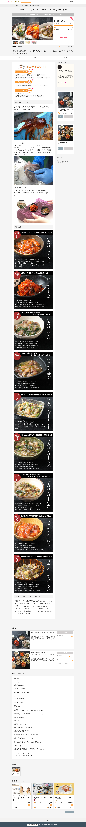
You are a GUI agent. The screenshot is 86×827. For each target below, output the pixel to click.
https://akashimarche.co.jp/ (65, 84)
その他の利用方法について (61, 162)
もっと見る (70, 811)
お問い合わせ (66, 820)
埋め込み (20, 46)
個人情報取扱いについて (42, 820)
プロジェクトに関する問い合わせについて (64, 161)
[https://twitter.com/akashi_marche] (58, 82)
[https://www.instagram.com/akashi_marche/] (65, 82)
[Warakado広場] (14, 1)
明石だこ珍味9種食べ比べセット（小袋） (40, 652)
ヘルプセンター (59, 820)
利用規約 (18, 820)
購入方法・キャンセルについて (62, 160)
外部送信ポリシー (51, 820)
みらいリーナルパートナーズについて (29, 820)
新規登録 (71, 1)
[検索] (30, 2)
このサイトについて (36, 1)
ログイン (76, 1)
